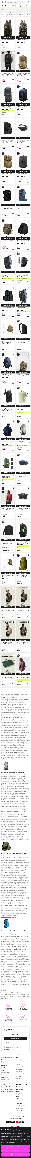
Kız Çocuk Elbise (19, 1089)
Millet (24, 994)
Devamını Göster (4, 998)
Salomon (25, 993)
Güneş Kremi (19, 1103)
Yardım (3, 1070)
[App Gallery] (20, 1122)
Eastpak (11, 996)
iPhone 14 (18, 1062)
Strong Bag (6, 994)
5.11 (27, 14)
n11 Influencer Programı (7, 1091)
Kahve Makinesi (19, 1108)
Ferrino (11, 994)
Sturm (21, 994)
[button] (6, 35)
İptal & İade (4, 1075)
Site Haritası (4, 1084)
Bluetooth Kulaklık (20, 1074)
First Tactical (16, 996)
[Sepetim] (28, 2)
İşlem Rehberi (4, 1077)
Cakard (21, 14)
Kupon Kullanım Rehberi (7, 1087)
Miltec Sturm (22, 996)
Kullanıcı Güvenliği (5, 1079)
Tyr (26, 996)
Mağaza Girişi (15, 1034)
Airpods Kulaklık (19, 1066)
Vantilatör (18, 1101)
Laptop (17, 1098)
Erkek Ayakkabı (19, 1076)
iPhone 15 (18, 1087)
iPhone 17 (18, 1091)
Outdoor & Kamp (17, 9)
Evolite (27, 994)
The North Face (12, 14)
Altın (17, 1057)
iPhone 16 (18, 1096)
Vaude (28, 996)
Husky (18, 994)
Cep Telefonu (19, 1081)
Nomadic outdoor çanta (7, 984)
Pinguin (15, 994)
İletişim (3, 1062)
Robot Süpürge (19, 1059)
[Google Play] (10, 1122)
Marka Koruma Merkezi (7, 1057)
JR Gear (1, 994)
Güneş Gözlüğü (19, 1094)
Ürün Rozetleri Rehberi (7, 1089)
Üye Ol (3, 1068)
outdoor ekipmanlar (15, 757)
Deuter (3, 14)
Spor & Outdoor (8, 9)
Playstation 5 (19, 1069)
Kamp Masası (19, 1110)
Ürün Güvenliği (5, 1082)
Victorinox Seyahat (4, 996)
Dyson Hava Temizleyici (21, 1105)
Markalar (3, 1059)
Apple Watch (19, 1071)
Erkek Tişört (18, 1078)
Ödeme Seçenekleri (6, 1072)
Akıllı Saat (18, 1064)
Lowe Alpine (20, 993)
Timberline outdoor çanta (7, 917)
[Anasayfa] (2, 9)
